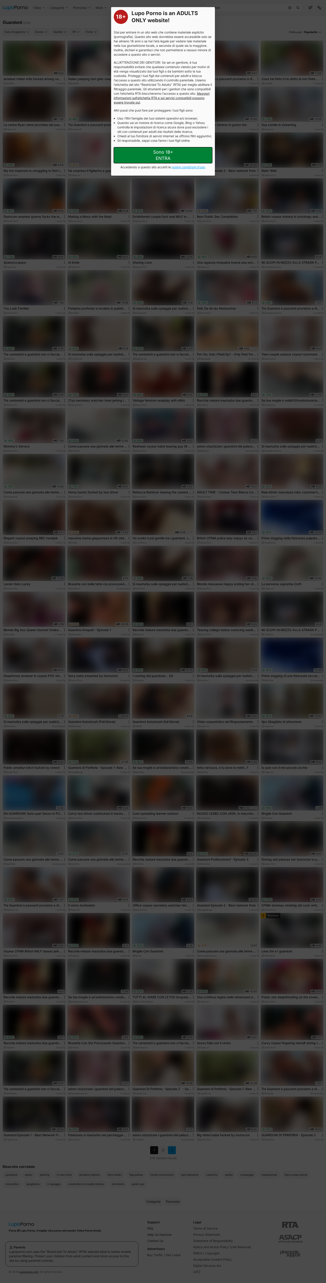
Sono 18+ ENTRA (163, 155)
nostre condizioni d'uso (188, 167)
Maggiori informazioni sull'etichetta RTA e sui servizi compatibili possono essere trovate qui (162, 98)
